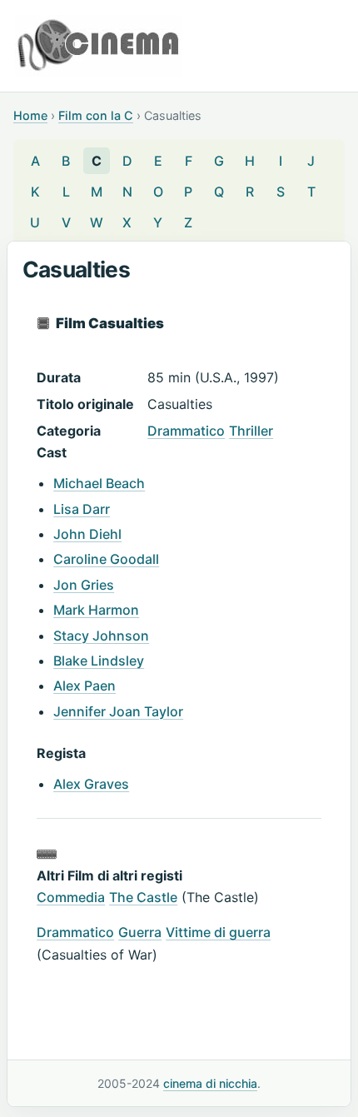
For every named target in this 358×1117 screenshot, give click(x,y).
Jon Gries (83, 584)
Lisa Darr (81, 509)
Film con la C (95, 115)
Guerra (140, 932)
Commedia (71, 897)
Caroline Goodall (106, 559)
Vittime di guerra (218, 932)
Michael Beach (99, 483)
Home (30, 115)
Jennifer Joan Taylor (118, 711)
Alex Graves (91, 783)
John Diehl (87, 534)
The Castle (143, 897)
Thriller (251, 430)
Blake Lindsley (98, 660)
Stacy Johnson (101, 635)
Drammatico (186, 430)
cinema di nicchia (210, 1083)
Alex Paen (84, 685)
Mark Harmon (96, 609)
